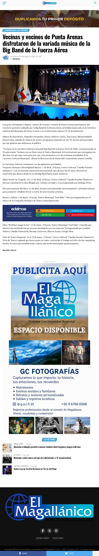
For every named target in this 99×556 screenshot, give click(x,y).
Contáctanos (58, 538)
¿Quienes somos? (43, 538)
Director (16, 59)
